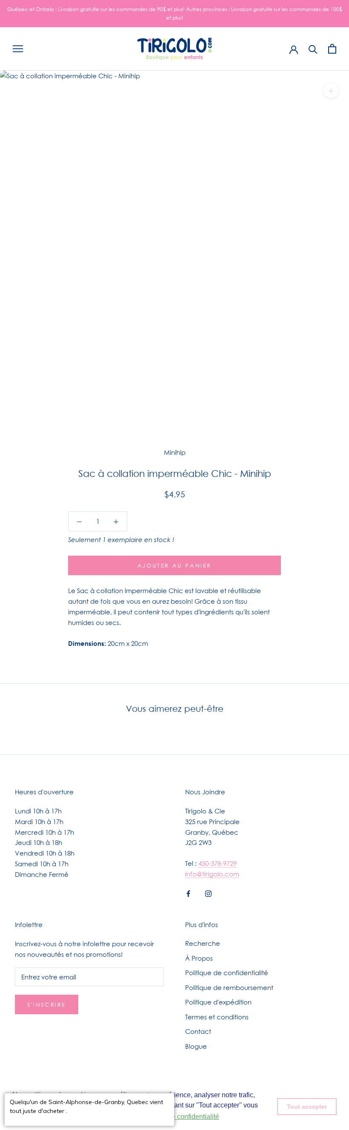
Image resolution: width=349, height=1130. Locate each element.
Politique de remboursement (229, 987)
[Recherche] (313, 48)
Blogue (196, 1046)
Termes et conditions (217, 1017)
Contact (198, 1031)
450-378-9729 (217, 863)
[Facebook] (188, 893)
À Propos (199, 958)
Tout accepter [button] (307, 1106)
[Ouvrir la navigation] (18, 49)
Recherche (202, 943)
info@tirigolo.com (212, 874)
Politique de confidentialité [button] (179, 1116)
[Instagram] (208, 893)
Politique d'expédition (218, 1002)
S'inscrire (46, 1004)
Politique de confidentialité (226, 972)
